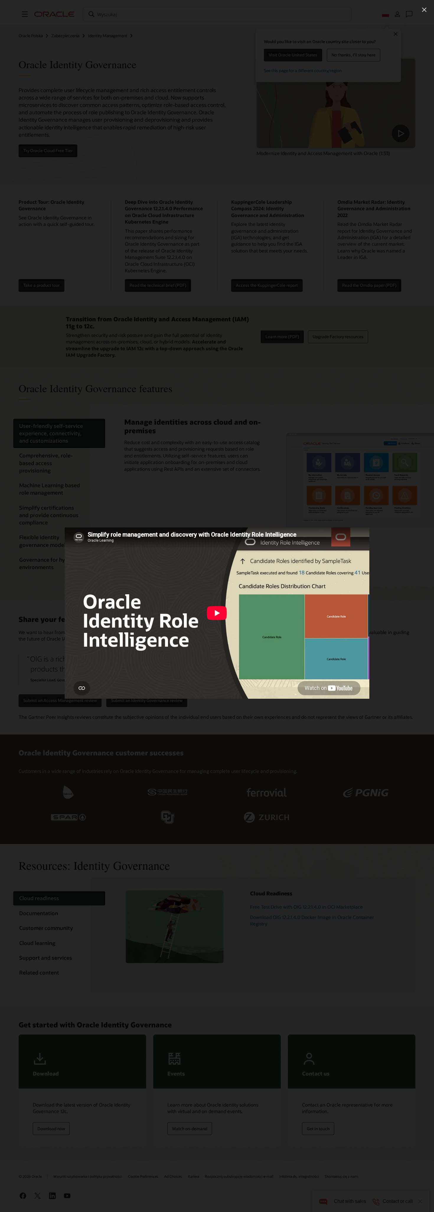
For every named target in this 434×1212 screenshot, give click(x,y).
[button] (424, 10)
